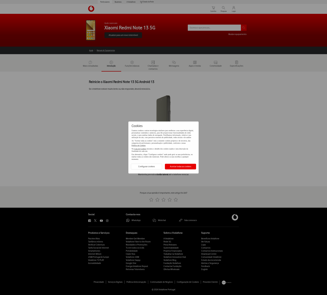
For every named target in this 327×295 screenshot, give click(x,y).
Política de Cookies (138, 145)
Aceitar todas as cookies (180, 166)
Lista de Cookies (140, 149)
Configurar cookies (146, 166)
